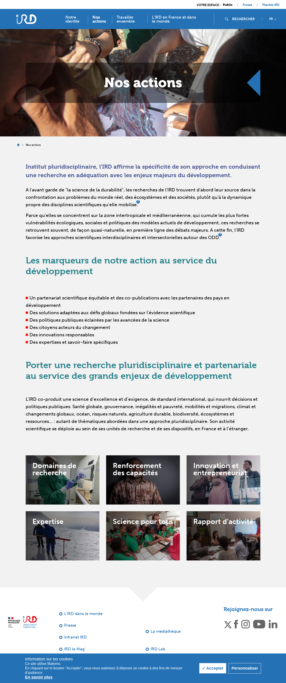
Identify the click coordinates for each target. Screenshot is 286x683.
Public (228, 4)
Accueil (18, 145)
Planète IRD (270, 4)
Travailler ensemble (126, 19)
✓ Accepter (212, 668)
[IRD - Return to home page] (26, 19)
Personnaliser (244, 668)
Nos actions (99, 19)
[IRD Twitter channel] (228, 624)
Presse (247, 4)
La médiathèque (166, 631)
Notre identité (72, 19)
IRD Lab (158, 649)
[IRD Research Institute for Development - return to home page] (22, 622)
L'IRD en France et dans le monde (174, 19)
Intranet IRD (75, 637)
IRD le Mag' (75, 649)
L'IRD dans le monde (83, 614)
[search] (245, 19)
